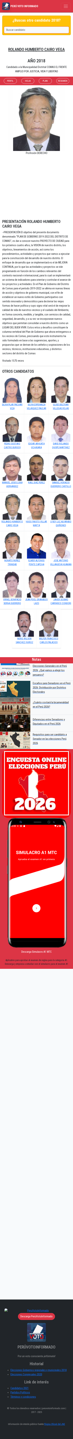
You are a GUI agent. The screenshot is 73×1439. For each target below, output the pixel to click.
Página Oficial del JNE (54, 1424)
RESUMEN (62, 80)
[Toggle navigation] (66, 6)
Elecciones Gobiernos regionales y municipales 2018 (38, 1370)
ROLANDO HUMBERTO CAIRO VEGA (36, 49)
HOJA (28, 80)
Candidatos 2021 (19, 1388)
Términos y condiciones (23, 1396)
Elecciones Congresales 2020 (26, 1374)
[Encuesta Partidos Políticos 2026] (36, 783)
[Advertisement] (36, 188)
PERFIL (10, 80)
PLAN (45, 80)
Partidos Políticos (20, 1392)
